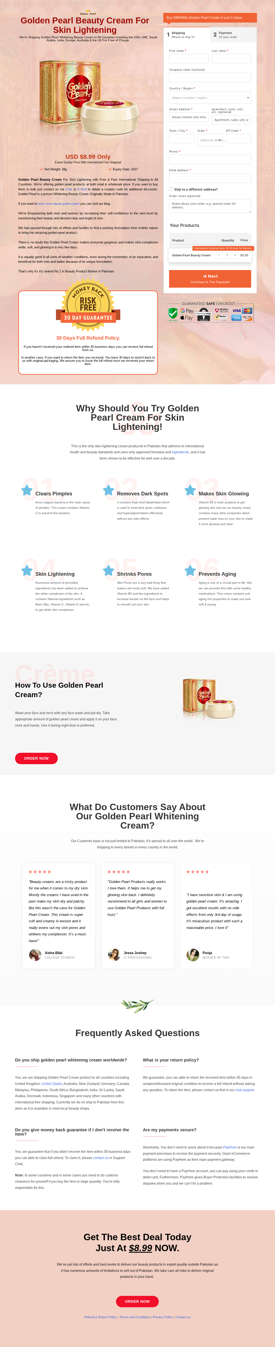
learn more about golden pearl (58, 203)
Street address (180, 109)
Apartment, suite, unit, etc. (227, 110)
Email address (180, 170)
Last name (220, 50)
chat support (244, 1090)
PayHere (230, 1147)
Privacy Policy (163, 1317)
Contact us (183, 1317)
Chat (68, 189)
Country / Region (182, 88)
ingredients (180, 452)
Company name (187, 69)
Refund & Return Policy (100, 1317)
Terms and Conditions (135, 1317)
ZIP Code (233, 130)
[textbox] (210, 97)
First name (177, 50)
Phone (174, 151)
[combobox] (210, 98)
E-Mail (81, 189)
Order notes (185, 196)
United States (51, 1084)
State (202, 130)
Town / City (178, 130)
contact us (100, 1158)
